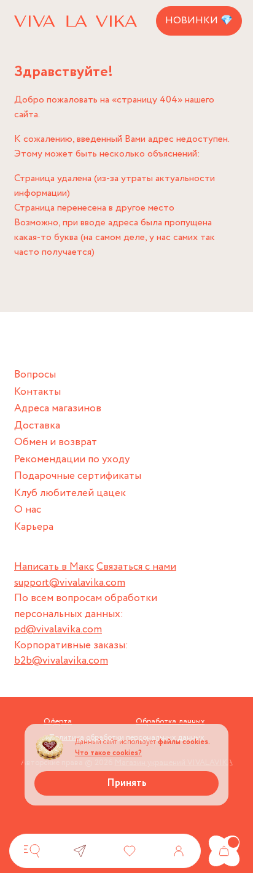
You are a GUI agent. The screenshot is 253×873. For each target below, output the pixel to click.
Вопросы (35, 374)
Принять (127, 783)
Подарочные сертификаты (77, 476)
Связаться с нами (136, 567)
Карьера (33, 527)
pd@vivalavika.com (58, 629)
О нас (27, 510)
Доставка (37, 425)
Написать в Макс (54, 567)
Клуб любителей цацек (70, 493)
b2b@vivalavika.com (61, 661)
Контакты (37, 392)
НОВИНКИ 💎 (199, 21)
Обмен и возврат (55, 442)
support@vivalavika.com (69, 583)
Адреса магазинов (57, 408)
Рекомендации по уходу (72, 459)
